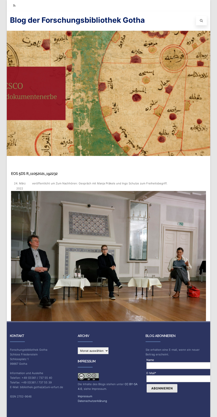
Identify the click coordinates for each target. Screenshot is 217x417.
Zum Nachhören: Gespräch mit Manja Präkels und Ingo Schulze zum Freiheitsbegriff (111, 183)
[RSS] (14, 5)
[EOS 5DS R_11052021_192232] (108, 256)
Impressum (85, 396)
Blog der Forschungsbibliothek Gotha (77, 20)
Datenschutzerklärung (92, 401)
